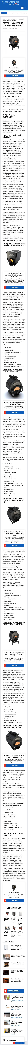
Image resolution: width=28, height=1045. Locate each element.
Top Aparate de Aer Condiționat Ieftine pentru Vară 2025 (16, 1014)
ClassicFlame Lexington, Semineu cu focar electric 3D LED (17, 971)
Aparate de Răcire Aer (15, 1009)
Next (23, 42)
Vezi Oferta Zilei (19, 1042)
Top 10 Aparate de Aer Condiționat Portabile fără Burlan (17, 1022)
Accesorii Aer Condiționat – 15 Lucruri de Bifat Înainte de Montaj (17, 1030)
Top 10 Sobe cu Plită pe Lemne (6, 918)
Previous (5, 42)
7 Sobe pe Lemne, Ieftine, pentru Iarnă (13, 934)
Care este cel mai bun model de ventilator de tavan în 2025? (17, 1006)
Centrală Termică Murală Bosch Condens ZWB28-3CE (20, 920)
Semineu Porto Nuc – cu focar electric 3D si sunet (17, 963)
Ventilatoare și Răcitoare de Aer (17, 1001)
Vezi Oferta (15, 76)
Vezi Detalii (15, 287)
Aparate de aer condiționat (16, 1017)
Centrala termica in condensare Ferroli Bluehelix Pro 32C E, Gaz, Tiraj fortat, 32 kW (17, 947)
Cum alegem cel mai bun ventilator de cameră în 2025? (17, 997)
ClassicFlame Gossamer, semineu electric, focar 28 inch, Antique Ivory (17, 980)
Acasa (4, 19)
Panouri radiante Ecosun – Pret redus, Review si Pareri (18, 955)
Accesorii (13, 1034)
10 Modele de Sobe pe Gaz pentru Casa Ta (14, 919)
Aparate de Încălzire (10, 19)
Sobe (17, 19)
